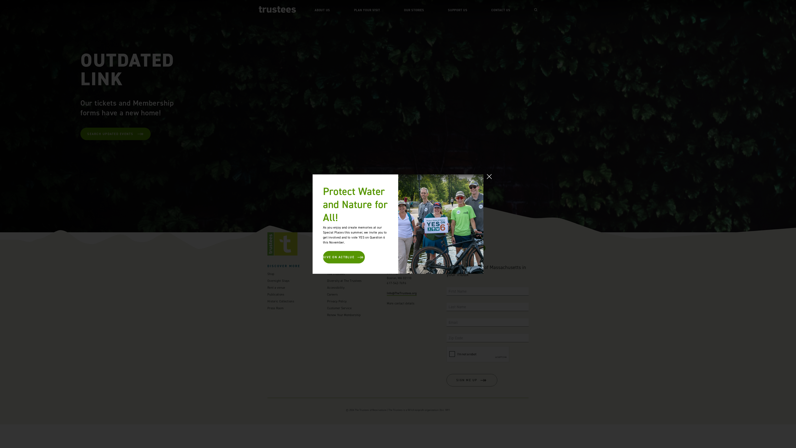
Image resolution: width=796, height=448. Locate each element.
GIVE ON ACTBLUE (338, 257)
